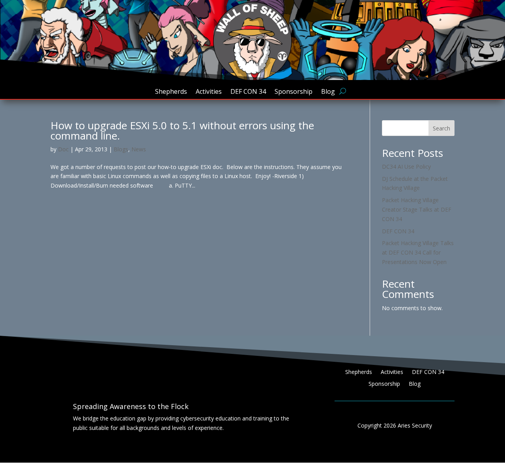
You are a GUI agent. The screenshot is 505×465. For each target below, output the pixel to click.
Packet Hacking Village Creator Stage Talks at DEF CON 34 (416, 209)
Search (441, 128)
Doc (63, 149)
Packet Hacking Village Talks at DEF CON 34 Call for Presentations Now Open (418, 252)
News (138, 149)
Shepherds (171, 92)
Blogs (121, 149)
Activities (209, 92)
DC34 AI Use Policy (406, 166)
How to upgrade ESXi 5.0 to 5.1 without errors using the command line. (182, 130)
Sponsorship (293, 92)
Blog (328, 92)
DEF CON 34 (248, 92)
